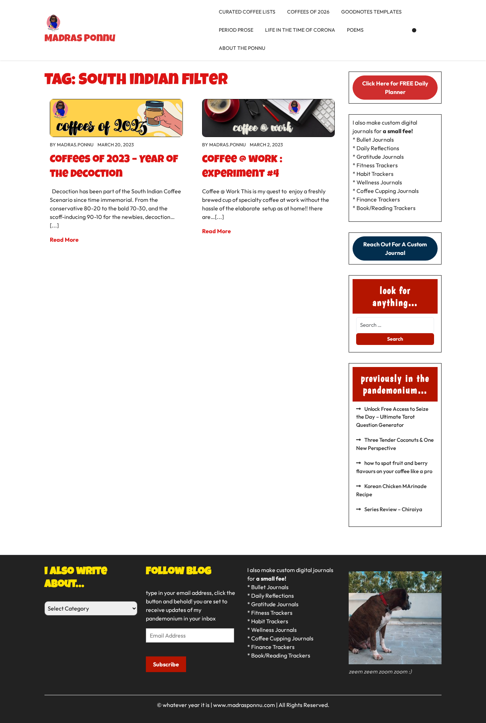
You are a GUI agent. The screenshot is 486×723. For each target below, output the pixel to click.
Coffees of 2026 (308, 12)
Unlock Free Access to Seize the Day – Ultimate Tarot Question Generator (392, 416)
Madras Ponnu (79, 39)
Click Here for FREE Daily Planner (395, 87)
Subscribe (166, 664)
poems (355, 30)
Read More (64, 239)
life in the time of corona (300, 30)
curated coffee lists (247, 12)
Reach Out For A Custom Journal (395, 248)
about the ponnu (242, 48)
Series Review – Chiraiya (393, 509)
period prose (236, 30)
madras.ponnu (75, 144)
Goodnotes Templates (371, 12)
